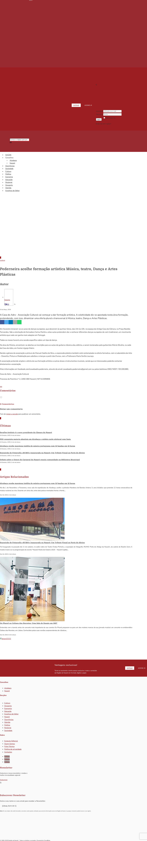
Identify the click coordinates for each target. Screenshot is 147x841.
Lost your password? (110, 121)
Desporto (9, 185)
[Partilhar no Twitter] (6, 322)
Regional (8, 182)
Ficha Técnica (9, 746)
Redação (7, 300)
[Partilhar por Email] (15, 322)
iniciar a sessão (12, 414)
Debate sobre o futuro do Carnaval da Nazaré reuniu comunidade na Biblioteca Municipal (40, 460)
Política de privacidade (13, 749)
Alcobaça (13, 160)
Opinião (8, 188)
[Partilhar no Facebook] (2, 322)
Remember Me (110, 118)
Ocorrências (10, 166)
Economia (9, 177)
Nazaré (12, 163)
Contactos (8, 752)
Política (8, 174)
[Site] (5, 304)
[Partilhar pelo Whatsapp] (19, 322)
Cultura (8, 171)
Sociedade (9, 168)
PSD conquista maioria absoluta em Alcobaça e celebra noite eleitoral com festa (35, 439)
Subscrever (3, 780)
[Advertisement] (73, 237)
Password (99, 114)
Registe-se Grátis (117, 124)
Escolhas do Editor (12, 190)
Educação (8, 180)
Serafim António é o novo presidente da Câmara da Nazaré (26, 432)
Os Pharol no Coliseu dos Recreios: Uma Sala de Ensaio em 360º (28, 623)
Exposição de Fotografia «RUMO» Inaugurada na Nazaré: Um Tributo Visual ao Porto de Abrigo (42, 453)
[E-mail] (8, 304)
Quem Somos (9, 744)
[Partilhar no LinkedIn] (11, 322)
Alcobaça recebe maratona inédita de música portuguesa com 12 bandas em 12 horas (37, 446)
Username (99, 111)
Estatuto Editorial (11, 741)
